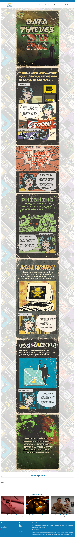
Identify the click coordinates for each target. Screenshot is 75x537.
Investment (20, 524)
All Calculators (21, 531)
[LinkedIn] (1, 0)
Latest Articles (21, 529)
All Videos (20, 530)
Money (20, 528)
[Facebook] (0, 529)
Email (39, 476)
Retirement (20, 523)
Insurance (20, 526)
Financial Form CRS (35, 522)
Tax (19, 527)
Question (2, 482)
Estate (20, 525)
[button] (44, 5)
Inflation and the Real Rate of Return (62, 514)
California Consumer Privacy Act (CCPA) (53, 528)
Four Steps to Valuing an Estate (13, 514)
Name (2, 476)
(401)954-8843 (71, 0)
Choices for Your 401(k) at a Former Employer (37, 514)
